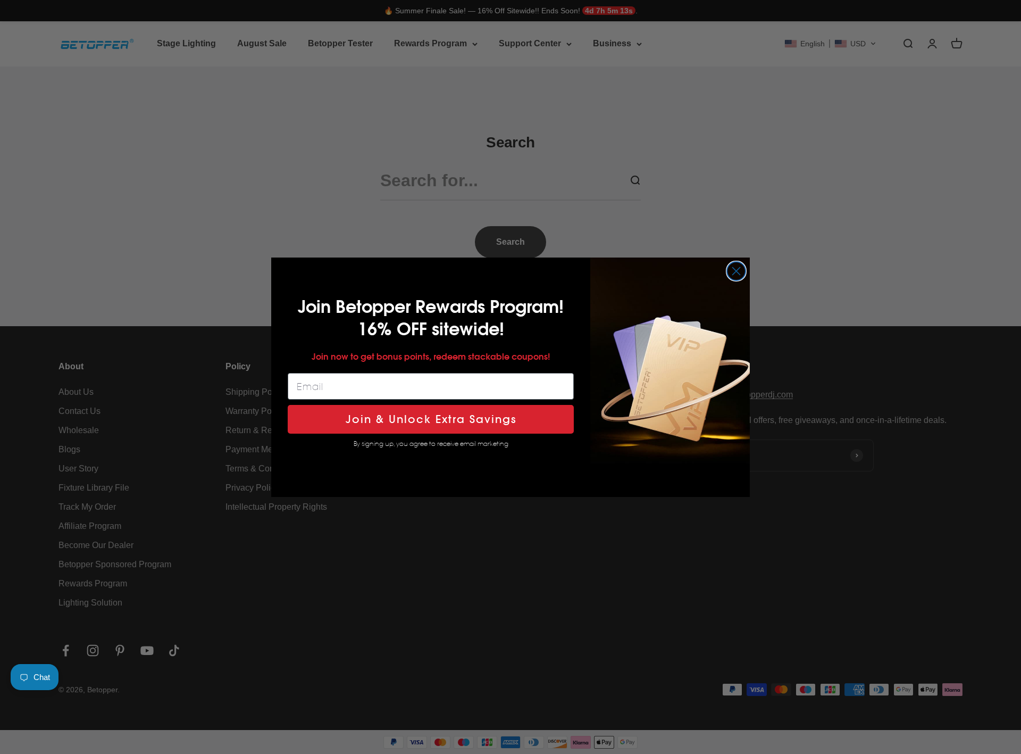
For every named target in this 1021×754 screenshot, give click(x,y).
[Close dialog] (736, 271)
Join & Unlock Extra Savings (431, 419)
